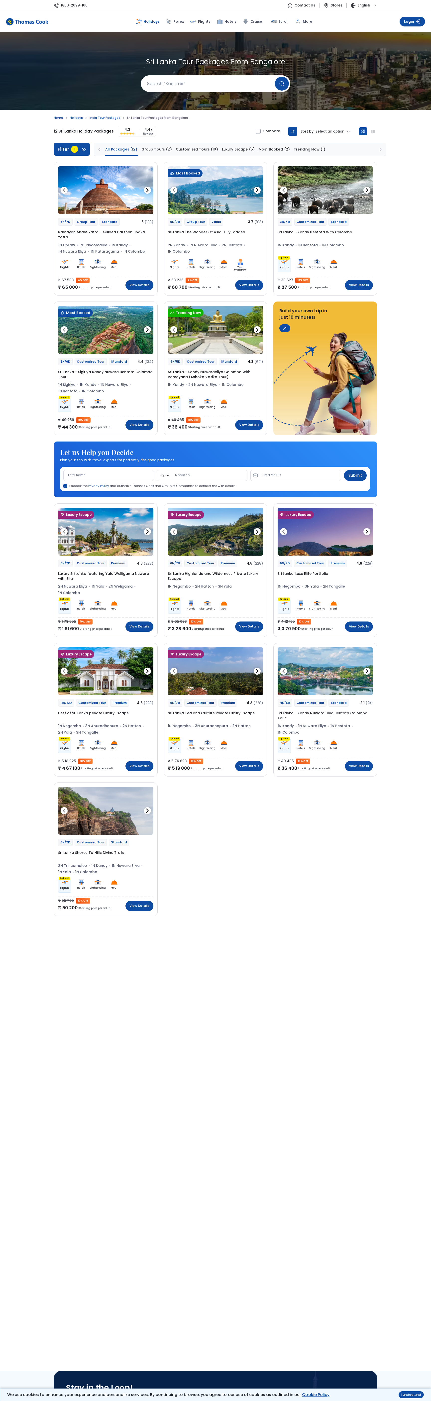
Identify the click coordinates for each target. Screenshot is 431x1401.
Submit (355, 475)
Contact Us (305, 5)
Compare (271, 131)
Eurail (284, 21)
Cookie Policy (315, 1395)
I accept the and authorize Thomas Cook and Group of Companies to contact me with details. (152, 486)
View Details (139, 285)
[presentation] (64, 190)
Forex (179, 21)
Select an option (330, 131)
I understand (411, 1395)
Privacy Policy (98, 486)
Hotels (230, 21)
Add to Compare (136, 207)
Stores (336, 5)
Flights (204, 21)
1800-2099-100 (74, 5)
